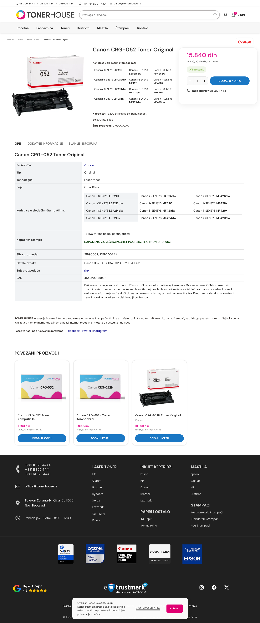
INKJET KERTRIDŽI (156, 467)
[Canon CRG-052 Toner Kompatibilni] (42, 387)
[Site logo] (45, 15)
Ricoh (96, 520)
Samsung (98, 514)
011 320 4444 (27, 3)
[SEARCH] (215, 14)
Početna (10, 40)
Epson (144, 474)
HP (94, 474)
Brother (97, 487)
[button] (42, 438)
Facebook (73, 331)
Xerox (96, 500)
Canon (89, 165)
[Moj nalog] (225, 15)
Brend (20, 40)
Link (86, 270)
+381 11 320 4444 (38, 465)
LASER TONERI (105, 467)
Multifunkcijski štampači (207, 512)
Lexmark (98, 507)
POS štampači (200, 525)
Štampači (200, 505)
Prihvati (174, 608)
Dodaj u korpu (229, 81)
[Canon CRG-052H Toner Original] (159, 387)
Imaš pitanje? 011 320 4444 (208, 91)
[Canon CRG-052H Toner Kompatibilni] (100, 387)
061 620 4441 (66, 3)
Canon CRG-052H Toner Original (158, 415)
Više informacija (148, 608)
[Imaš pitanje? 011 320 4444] (188, 90)
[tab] (18, 142)
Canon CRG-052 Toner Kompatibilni (34, 417)
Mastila (199, 467)
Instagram (100, 331)
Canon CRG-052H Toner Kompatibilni (93, 417)
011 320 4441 (47, 3)
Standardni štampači (205, 519)
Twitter (86, 331)
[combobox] (149, 14)
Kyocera (97, 494)
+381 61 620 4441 (37, 474)
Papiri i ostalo (155, 511)
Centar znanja (188, 606)
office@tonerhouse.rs (127, 3)
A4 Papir (145, 519)
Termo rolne (148, 525)
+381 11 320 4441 (37, 469)
